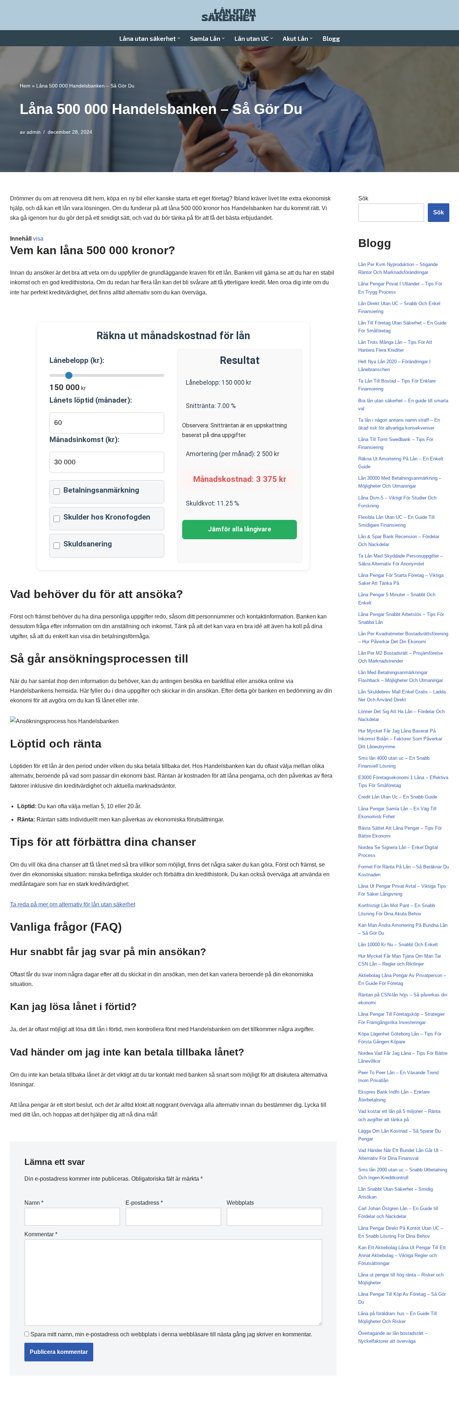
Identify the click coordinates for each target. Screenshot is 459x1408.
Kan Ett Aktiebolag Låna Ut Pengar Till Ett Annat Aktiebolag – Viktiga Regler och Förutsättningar (402, 1255)
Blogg (331, 38)
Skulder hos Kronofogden (106, 517)
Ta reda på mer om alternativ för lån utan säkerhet (72, 904)
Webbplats (240, 1203)
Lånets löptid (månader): (90, 400)
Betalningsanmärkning (101, 490)
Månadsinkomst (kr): (84, 439)
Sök (363, 198)
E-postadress (144, 1203)
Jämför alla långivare (239, 529)
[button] (179, 38)
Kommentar (40, 1234)
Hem (25, 86)
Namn (33, 1203)
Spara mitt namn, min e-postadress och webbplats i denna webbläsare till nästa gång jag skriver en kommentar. (171, 1334)
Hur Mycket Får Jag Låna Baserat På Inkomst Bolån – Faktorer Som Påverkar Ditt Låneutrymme (400, 738)
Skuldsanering (87, 544)
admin (34, 132)
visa (38, 239)
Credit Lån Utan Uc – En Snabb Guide (397, 797)
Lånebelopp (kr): (76, 360)
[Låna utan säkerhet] (229, 15)
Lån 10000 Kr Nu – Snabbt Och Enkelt (398, 944)
